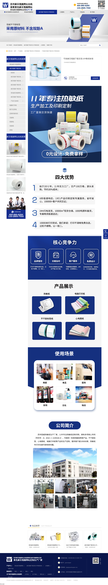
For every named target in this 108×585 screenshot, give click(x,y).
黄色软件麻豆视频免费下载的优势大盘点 (16, 156)
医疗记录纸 (13, 109)
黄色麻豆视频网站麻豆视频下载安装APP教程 (16, 93)
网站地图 (10, 577)
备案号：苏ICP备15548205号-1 (57, 580)
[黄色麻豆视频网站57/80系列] (55, 536)
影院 (21, 571)
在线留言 (50, 574)
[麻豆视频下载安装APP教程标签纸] (92, 536)
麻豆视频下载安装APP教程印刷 (16, 89)
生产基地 (34, 574)
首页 (15, 51)
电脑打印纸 (49, 45)
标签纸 (13, 72)
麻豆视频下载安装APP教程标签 (46, 12)
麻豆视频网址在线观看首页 (12, 12)
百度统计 (69, 580)
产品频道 (20, 51)
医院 (16, 571)
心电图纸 (62, 12)
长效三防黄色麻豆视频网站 (73, 545)
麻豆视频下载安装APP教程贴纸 (16, 80)
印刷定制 (82, 12)
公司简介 (27, 574)
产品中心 (72, 12)
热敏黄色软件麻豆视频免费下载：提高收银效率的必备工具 (21, 193)
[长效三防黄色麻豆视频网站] (74, 536)
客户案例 (92, 12)
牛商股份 (75, 580)
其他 (11, 130)
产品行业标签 (14, 101)
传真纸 (12, 126)
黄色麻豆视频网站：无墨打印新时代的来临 (17, 174)
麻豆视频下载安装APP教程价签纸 (16, 97)
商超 (26, 571)
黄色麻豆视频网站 (28, 12)
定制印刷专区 (14, 113)
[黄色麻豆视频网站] (36, 536)
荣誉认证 (42, 574)
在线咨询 (95, 78)
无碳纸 (12, 117)
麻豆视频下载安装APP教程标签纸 (16, 84)
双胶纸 (12, 122)
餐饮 (32, 571)
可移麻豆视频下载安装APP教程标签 (51, 51)
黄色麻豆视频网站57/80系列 (55, 545)
